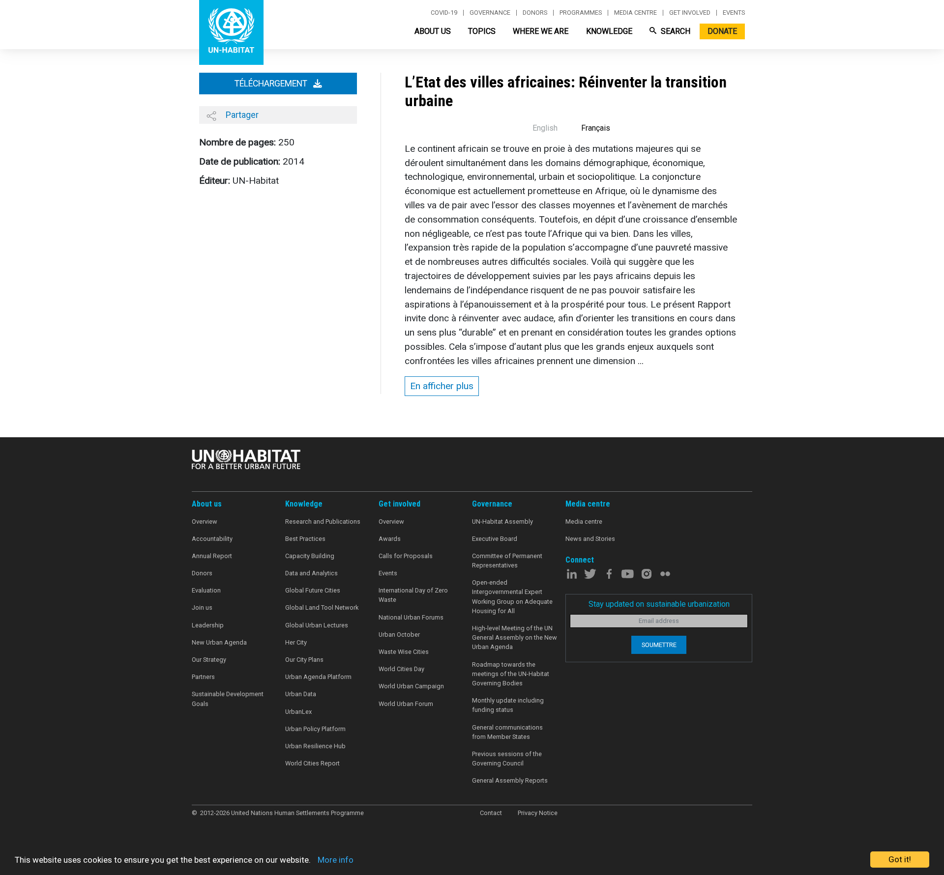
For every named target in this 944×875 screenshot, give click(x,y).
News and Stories (590, 538)
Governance (490, 13)
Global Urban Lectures (316, 625)
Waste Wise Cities (404, 651)
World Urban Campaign (411, 686)
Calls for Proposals (406, 556)
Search (674, 31)
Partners (203, 676)
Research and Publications (322, 521)
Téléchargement (272, 83)
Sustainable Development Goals (228, 698)
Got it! (899, 859)
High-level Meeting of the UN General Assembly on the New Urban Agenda (514, 637)
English (545, 128)
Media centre (635, 13)
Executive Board (494, 538)
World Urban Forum (406, 703)
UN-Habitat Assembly (502, 521)
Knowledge (609, 31)
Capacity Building (309, 556)
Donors (535, 13)
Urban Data (300, 694)
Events (734, 13)
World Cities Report (312, 763)
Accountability (212, 538)
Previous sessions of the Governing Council (507, 758)
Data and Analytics (311, 573)
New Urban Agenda (219, 642)
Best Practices (305, 538)
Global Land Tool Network (321, 607)
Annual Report (212, 556)
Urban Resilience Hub (315, 746)
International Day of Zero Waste (413, 595)
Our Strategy (209, 659)
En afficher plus (441, 386)
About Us (432, 31)
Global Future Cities (312, 590)
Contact (491, 813)
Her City (296, 642)
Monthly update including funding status (508, 705)
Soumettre (659, 645)
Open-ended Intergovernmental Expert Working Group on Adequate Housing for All (512, 597)
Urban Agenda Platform (318, 676)
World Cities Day (401, 669)
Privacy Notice (538, 813)
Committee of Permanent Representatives (507, 560)
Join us (202, 607)
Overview (204, 521)
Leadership (208, 625)
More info (336, 860)
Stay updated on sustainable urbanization (659, 604)
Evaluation (206, 590)
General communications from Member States (507, 732)
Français (595, 128)
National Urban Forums (411, 617)
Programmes (581, 13)
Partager (241, 115)
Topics (482, 31)
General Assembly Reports (510, 780)
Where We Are (540, 31)
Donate (722, 31)
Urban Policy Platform (315, 729)
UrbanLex (298, 711)
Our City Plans (304, 659)
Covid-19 (444, 13)
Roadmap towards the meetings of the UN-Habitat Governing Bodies (510, 674)
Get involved (689, 13)
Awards (390, 538)
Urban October (399, 634)
